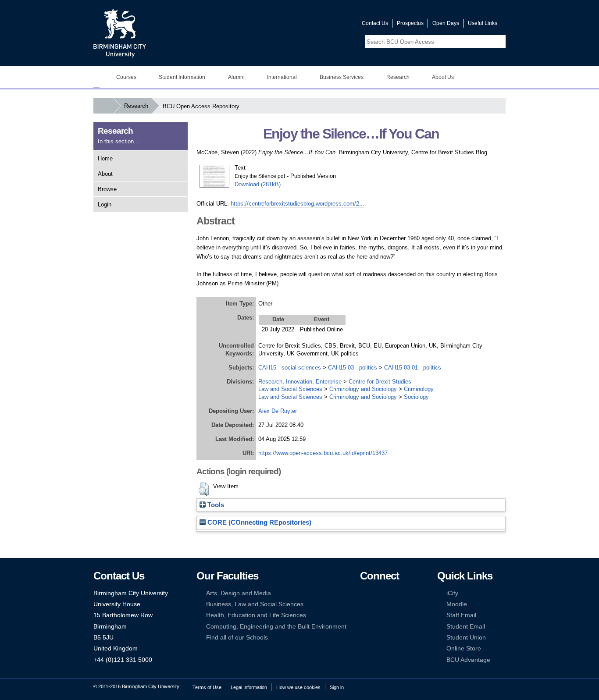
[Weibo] (364, 615)
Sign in (337, 687)
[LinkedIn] (364, 604)
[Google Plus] (391, 604)
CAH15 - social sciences (289, 367)
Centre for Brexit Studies (380, 381)
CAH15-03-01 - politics (412, 367)
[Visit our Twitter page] (323, 25)
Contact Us (375, 23)
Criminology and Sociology (363, 389)
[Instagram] (377, 604)
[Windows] (391, 626)
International (282, 77)
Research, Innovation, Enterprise (300, 381)
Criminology (419, 389)
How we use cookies (298, 687)
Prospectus (410, 23)
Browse (107, 189)
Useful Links (482, 23)
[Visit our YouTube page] (334, 25)
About (105, 174)
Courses (126, 77)
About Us (443, 77)
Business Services (342, 77)
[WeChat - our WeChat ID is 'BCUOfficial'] (377, 615)
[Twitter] (377, 593)
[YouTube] (391, 593)
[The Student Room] (391, 615)
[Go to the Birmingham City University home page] (119, 33)
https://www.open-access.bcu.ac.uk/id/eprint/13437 (323, 453)
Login (104, 204)
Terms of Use (207, 687)
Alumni (236, 77)
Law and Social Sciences (290, 389)
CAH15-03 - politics (352, 367)
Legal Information (249, 687)
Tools (215, 504)
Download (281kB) (258, 184)
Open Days (445, 23)
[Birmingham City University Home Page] (96, 77)
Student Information (182, 77)
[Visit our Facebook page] (313, 25)
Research (398, 77)
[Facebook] (364, 593)
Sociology (416, 397)
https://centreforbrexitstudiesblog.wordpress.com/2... (297, 203)
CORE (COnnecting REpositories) (258, 522)
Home (105, 158)
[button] (204, 489)
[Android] (377, 626)
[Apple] (364, 626)
